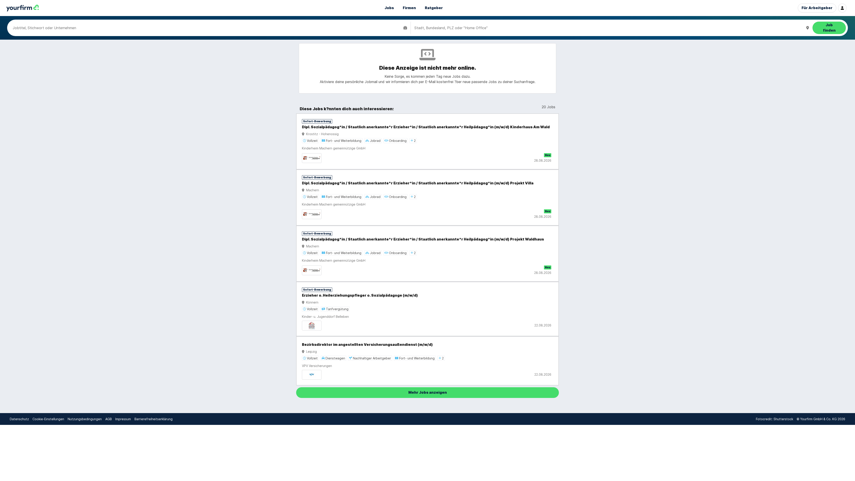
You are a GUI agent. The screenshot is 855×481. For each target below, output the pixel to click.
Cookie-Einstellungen (48, 419)
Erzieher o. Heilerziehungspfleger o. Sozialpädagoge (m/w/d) (360, 295)
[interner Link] (22, 8)
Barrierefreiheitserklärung (153, 419)
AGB (108, 419)
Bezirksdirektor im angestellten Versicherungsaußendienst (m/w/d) (367, 344)
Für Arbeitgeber (817, 8)
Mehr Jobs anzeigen (427, 392)
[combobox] (207, 28)
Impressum (123, 419)
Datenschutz (19, 419)
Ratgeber (434, 8)
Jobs (389, 8)
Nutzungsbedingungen (85, 419)
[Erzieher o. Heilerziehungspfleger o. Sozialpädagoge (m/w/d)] (427, 309)
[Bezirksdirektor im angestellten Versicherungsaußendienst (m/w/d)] (427, 361)
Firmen (409, 8)
